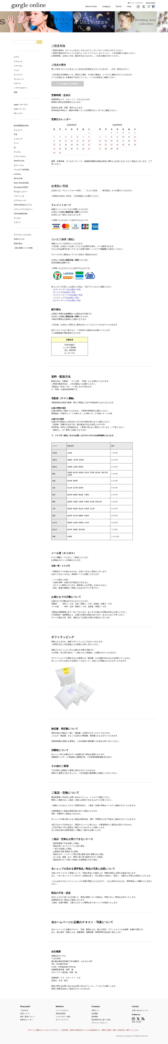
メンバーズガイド (62, 1010)
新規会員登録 (150, 3)
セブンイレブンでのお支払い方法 (67, 289)
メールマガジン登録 (63, 1016)
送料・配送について (27, 1016)
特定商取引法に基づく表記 (101, 1020)
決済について (25, 1013)
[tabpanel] (63, 21)
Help (129, 6)
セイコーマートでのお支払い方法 (67, 300)
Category (106, 6)
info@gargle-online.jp (67, 967)
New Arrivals (91, 6)
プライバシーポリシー (99, 1023)
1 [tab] (82, 30)
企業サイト (95, 1010)
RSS (133, 1022)
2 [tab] (86, 30)
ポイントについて (62, 1020)
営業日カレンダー (26, 1020)
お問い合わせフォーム (140, 1010)
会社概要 (94, 1013)
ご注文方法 (24, 1010)
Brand (118, 6)
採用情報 (94, 1016)
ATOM (138, 1022)
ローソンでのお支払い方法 (64, 292)
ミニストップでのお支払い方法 (66, 298)
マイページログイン (136, 3)
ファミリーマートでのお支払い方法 (67, 295)
